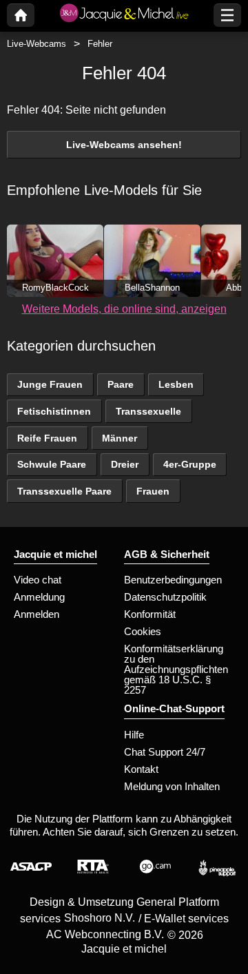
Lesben (176, 384)
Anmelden (36, 614)
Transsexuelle (148, 411)
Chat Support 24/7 (164, 752)
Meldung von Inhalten (172, 786)
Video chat (37, 580)
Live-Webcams (36, 44)
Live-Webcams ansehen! (124, 144)
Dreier (124, 464)
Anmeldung (39, 597)
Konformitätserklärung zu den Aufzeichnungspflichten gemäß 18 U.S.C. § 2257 (176, 669)
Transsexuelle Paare (64, 491)
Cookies (142, 631)
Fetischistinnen (54, 411)
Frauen (152, 491)
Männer (119, 438)
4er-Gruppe (189, 464)
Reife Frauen (47, 438)
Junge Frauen (50, 384)
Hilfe (134, 734)
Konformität (150, 614)
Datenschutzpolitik (165, 597)
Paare (120, 384)
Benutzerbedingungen (173, 580)
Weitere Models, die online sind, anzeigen (124, 309)
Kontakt (141, 769)
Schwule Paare (51, 464)
